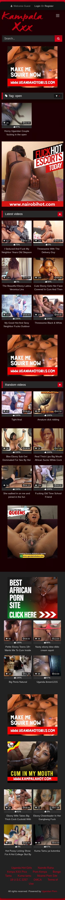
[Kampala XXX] (27, 22)
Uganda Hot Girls (21, 867)
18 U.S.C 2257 (19, 879)
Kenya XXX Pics (17, 871)
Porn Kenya (40, 871)
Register (49, 6)
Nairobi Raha (46, 867)
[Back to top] (54, 890)
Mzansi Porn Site (47, 875)
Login (37, 6)
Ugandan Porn (49, 891)
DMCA (38, 879)
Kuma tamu (24, 875)
